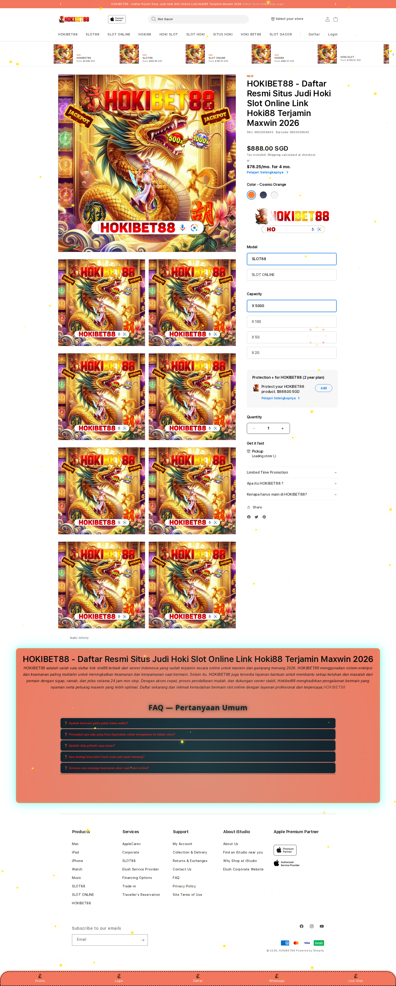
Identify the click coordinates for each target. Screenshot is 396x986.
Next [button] (335, 4)
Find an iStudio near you (243, 852)
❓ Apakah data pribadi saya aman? (89, 745)
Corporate (130, 852)
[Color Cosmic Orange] (251, 195)
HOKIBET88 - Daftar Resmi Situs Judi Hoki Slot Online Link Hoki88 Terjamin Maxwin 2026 (198, 4)
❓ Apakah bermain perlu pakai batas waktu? (96, 723)
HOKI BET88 (251, 34)
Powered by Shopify (310, 950)
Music (76, 878)
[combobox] (198, 19)
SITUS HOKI (223, 34)
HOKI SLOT (169, 34)
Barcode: (282, 132)
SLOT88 (92, 34)
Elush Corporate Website (243, 869)
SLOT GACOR (281, 34)
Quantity (254, 417)
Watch (77, 869)
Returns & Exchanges (190, 861)
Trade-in (129, 886)
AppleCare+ (131, 844)
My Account (182, 844)
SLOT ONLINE (118, 34)
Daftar (198, 981)
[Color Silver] (274, 195)
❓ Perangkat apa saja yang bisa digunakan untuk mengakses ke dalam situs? (119, 734)
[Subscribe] (143, 940)
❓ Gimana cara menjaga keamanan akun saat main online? (106, 768)
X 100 (256, 321)
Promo (40, 981)
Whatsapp (277, 981)
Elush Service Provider (140, 869)
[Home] (74, 19)
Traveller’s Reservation (141, 895)
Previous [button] (60, 4)
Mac (75, 844)
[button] (67, 34)
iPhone (77, 861)
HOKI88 (144, 34)
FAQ (176, 878)
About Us (230, 844)
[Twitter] (257, 518)
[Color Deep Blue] (263, 195)
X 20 (255, 353)
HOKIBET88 (67, 34)
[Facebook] (250, 518)
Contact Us (182, 869)
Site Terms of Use (187, 895)
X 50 (256, 337)
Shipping (274, 155)
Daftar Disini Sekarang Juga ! (263, 4)
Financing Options (137, 878)
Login (119, 981)
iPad (75, 852)
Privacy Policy (184, 886)
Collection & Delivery (190, 852)
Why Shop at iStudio (240, 861)
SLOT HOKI (195, 34)
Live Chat (356, 981)
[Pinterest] (265, 518)
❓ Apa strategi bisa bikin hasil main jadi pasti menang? (104, 757)
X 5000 (258, 306)
